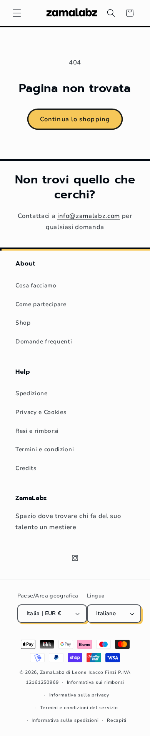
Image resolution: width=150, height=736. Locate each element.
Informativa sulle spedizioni (65, 720)
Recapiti (117, 720)
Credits (26, 468)
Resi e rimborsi (37, 431)
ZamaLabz (52, 672)
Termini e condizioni (44, 449)
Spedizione (31, 393)
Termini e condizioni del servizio (79, 708)
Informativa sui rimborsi (95, 682)
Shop (23, 322)
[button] (17, 13)
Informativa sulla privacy (79, 695)
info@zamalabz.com (88, 215)
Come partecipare (41, 304)
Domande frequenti (43, 341)
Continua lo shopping (75, 119)
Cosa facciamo (36, 285)
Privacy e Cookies (40, 412)
